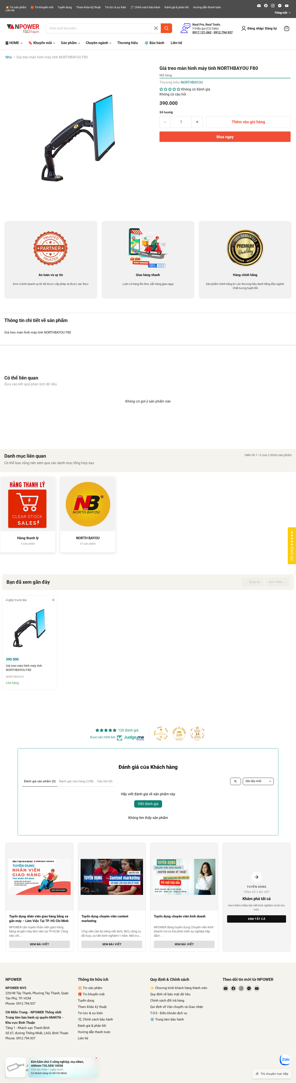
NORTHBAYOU (192, 82)
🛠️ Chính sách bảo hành (145, 7)
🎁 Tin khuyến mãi (42, 7)
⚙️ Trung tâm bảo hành (167, 1019)
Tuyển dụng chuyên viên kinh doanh (179, 916)
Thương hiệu (127, 43)
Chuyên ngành (97, 43)
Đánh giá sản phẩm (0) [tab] (40, 781)
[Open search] (235, 781)
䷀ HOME (12, 43)
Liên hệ (9, 10)
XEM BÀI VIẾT (39, 944)
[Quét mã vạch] (156, 28)
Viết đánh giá (148, 804)
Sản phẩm (69, 43)
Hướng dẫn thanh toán (207, 7)
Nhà (8, 57)
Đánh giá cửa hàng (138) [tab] (76, 781)
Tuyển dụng (65, 7)
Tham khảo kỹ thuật (88, 7)
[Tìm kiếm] (166, 28)
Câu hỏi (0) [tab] (104, 781)
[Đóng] (96, 1058)
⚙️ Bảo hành (154, 43)
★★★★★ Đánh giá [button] (292, 546)
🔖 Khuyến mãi (40, 43)
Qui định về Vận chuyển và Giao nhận (176, 1007)
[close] (53, 600)
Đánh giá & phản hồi (176, 7)
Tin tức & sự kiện (115, 7)
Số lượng (166, 112)
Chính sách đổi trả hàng (167, 1000)
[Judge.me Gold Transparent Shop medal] (161, 733)
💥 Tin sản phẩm (15, 7)
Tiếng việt (281, 12)
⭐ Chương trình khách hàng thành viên (178, 988)
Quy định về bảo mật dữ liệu (170, 994)
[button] (169, 89)
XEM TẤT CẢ (256, 918)
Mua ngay (225, 137)
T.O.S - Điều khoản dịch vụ (168, 1013)
